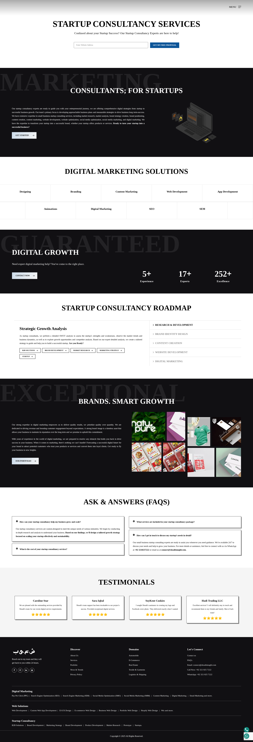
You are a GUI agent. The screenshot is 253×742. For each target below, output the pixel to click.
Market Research (113, 725)
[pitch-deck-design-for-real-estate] (198, 462)
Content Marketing (161, 696)
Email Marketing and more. (201, 696)
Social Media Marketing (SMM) (137, 696)
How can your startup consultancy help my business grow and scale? (50, 522)
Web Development (19, 710)
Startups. (138, 725)
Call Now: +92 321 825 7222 (199, 670)
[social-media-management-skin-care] (135, 457)
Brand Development (35, 725)
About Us (74, 655)
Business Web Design (108, 710)
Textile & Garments (137, 670)
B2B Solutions (18, 725)
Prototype (128, 725)
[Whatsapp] (246, 736)
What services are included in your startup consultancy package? (166, 522)
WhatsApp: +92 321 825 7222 (199, 674)
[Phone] (246, 729)
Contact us (191, 655)
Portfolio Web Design (129, 710)
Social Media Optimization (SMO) (107, 696)
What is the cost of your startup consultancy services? (43, 549)
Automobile (134, 655)
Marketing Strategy (54, 725)
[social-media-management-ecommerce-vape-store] (180, 457)
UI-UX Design (65, 710)
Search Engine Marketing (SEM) (76, 696)
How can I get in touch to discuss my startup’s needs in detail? (164, 535)
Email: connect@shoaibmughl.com (201, 665)
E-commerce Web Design (85, 710)
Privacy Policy (76, 674)
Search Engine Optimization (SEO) (45, 696)
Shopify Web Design (149, 710)
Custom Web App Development (43, 710)
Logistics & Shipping (137, 674)
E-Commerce (134, 660)
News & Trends (76, 670)
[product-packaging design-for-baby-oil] (200, 431)
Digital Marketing (179, 696)
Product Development (94, 725)
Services (73, 660)
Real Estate (133, 665)
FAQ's (189, 660)
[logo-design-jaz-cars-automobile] (173, 426)
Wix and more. (167, 710)
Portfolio (73, 665)
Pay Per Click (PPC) (20, 696)
